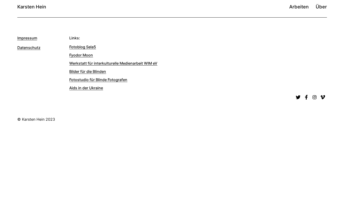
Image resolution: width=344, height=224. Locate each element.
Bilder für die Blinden (87, 71)
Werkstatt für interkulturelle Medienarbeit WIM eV (113, 63)
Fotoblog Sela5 (82, 47)
